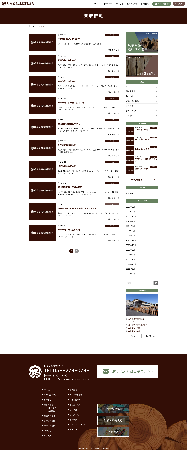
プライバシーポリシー (79, 425)
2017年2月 (130, 274)
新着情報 (73, 420)
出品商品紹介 (49, 416)
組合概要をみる (151, 336)
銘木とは (119, 4)
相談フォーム (49, 431)
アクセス (133, 336)
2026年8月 (130, 207)
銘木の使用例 (75, 400)
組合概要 (147, 4)
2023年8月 (130, 255)
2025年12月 (131, 216)
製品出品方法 (49, 426)
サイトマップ (75, 430)
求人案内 (179, 4)
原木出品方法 (49, 421)
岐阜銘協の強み (133, 4)
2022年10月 (131, 264)
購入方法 (73, 390)
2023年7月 (130, 259)
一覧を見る (136, 179)
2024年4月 (130, 236)
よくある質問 (75, 405)
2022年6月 (130, 269)
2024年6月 (130, 231)
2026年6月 (130, 212)
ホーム (97, 4)
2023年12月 (131, 240)
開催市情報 (108, 4)
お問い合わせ (163, 4)
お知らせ (129, 193)
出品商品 (51, 411)
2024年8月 (130, 226)
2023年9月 (130, 250)
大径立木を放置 (76, 395)
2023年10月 (131, 245)
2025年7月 (130, 221)
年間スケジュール (55, 408)
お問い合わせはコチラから (130, 371)
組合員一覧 (74, 415)
